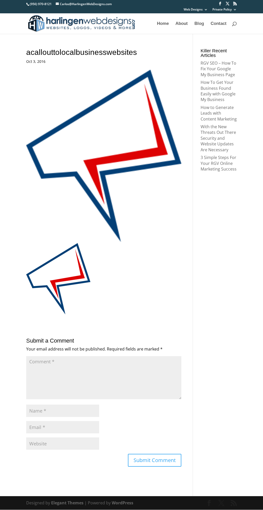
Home (163, 24)
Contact (219, 24)
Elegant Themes (67, 503)
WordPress (122, 503)
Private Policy (222, 10)
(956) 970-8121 (41, 4)
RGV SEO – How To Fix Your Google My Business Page (218, 68)
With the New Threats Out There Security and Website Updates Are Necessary (218, 138)
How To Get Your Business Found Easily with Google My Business (218, 90)
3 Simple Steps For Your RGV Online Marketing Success (219, 163)
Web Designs (193, 10)
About (181, 24)
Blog (199, 24)
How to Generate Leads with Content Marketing (219, 113)
